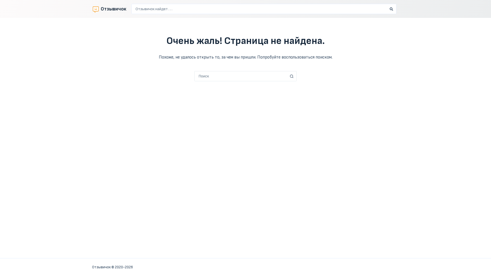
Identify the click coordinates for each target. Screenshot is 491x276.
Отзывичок (113, 9)
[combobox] (259, 9)
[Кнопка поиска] (391, 9)
